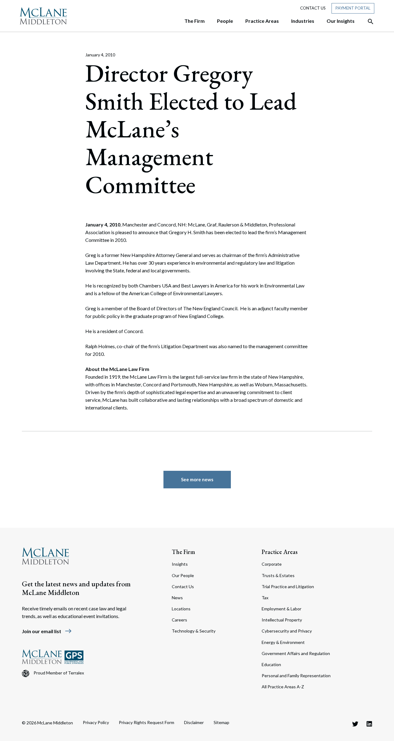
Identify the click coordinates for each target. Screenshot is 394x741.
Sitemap (221, 722)
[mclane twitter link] (355, 723)
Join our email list (47, 631)
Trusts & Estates (278, 575)
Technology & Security (193, 630)
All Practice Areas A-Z (283, 686)
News (177, 597)
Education (271, 664)
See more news (197, 479)
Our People (183, 575)
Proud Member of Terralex (59, 672)
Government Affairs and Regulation (296, 653)
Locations (181, 608)
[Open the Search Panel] (367, 21)
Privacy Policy (96, 722)
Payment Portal (353, 8)
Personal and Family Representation (296, 675)
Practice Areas (280, 552)
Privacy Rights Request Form (146, 722)
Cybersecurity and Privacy (287, 630)
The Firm (183, 552)
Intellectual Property (282, 619)
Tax (265, 597)
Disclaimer (194, 722)
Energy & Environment (283, 642)
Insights (180, 564)
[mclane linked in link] (369, 723)
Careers (179, 619)
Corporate (272, 564)
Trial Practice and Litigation (288, 586)
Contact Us (313, 8)
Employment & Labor (281, 608)
